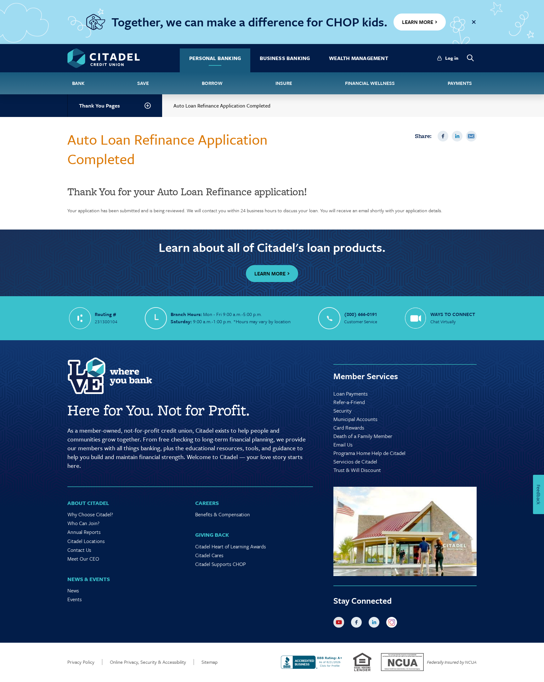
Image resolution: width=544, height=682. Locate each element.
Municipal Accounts (355, 419)
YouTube (340, 623)
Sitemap (209, 662)
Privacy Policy (80, 662)
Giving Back (212, 535)
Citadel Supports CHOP (220, 564)
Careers (207, 503)
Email (471, 136)
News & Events (88, 579)
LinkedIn (457, 136)
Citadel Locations (86, 541)
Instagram (393, 623)
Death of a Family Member (362, 436)
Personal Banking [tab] (215, 58)
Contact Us (79, 550)
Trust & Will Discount (357, 470)
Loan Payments (350, 393)
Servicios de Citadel (355, 461)
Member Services (365, 376)
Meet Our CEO (83, 559)
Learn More (270, 273)
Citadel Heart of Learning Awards (230, 546)
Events (74, 599)
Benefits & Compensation (222, 514)
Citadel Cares (209, 555)
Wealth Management (358, 58)
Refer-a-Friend (349, 402)
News (73, 590)
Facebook (443, 136)
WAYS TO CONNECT (452, 314)
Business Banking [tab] (285, 58)
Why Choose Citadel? (90, 514)
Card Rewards (348, 427)
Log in (451, 57)
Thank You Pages (99, 105)
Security (342, 410)
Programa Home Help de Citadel (369, 453)
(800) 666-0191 (360, 314)
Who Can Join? (83, 523)
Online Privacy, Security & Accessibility (148, 662)
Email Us (343, 444)
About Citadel (88, 503)
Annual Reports (84, 532)
